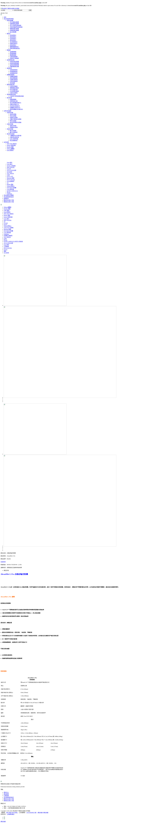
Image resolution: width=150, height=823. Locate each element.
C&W (5, 238)
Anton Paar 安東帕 (8, 227)
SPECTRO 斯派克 (8, 213)
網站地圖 (40, 812)
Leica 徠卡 (6, 218)
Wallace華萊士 (7, 226)
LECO (5, 224)
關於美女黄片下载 (9, 799)
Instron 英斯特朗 (8, 217)
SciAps (5, 249)
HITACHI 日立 (8, 248)
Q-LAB (6, 223)
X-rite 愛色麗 (7, 232)
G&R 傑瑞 (6, 210)
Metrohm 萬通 (7, 229)
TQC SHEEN (7, 237)
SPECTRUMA (7, 220)
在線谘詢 (3, 561)
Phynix (5, 240)
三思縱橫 (6, 246)
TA (4, 221)
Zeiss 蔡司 (6, 244)
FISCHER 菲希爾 (8, 231)
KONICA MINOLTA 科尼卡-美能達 (13, 241)
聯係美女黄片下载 (9, 800)
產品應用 (6, 794)
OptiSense (6, 234)
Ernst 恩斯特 (7, 212)
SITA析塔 (6, 252)
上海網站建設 (10, 814)
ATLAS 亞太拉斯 (8, 243)
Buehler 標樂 (7, 208)
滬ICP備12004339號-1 (12, 812)
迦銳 (5, 251)
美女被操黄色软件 (9, 797)
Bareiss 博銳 (7, 215)
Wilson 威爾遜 (7, 207)
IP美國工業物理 (8, 235)
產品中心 (6, 792)
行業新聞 (6, 795)
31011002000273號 (31, 812)
